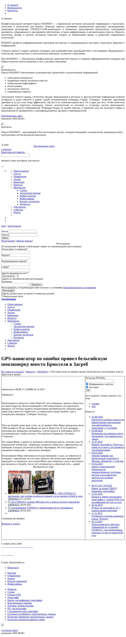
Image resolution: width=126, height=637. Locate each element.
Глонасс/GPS (14, 594)
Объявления (20, 176)
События (18, 209)
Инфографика (27, 198)
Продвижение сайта (11, 116)
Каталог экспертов (29, 201)
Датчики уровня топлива (20, 605)
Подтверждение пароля (14, 261)
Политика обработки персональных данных (30, 617)
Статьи (23, 190)
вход (3, 226)
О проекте (12, 5)
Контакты (12, 10)
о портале (6, 149)
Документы (20, 207)
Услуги (17, 173)
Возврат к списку (11, 523)
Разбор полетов (28, 196)
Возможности (14, 7)
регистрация (14, 226)
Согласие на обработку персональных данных (31, 614)
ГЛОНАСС (43, 371)
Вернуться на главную (13, 152)
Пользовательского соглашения (79, 287)
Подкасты (25, 204)
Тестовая (93, 387)
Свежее (95, 403)
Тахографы (13, 597)
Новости (30, 371)
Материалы (20, 187)
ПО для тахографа (16, 608)
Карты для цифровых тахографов (24, 600)
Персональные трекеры (19, 603)
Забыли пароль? (24, 241)
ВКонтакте (13, 567)
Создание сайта (9, 630)
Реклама (11, 573)
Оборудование (21, 171)
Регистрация (7, 241)
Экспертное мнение (30, 193)
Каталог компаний (17, 581)
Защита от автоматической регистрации (22, 278)
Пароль (5, 255)
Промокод (6, 281)
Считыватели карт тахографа (22, 611)
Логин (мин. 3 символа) (14, 249)
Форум (17, 212)
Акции (17, 179)
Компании (19, 182)
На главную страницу (12, 371)
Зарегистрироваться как (15, 273)
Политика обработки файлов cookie (26, 619)
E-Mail (5, 267)
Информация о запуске (101, 384)
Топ (94, 406)
